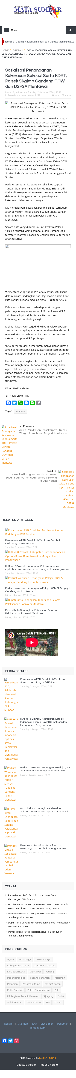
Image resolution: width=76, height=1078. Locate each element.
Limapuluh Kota (16, 971)
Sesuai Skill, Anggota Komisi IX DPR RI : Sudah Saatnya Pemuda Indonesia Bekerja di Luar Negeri (31, 477)
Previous (28, 426)
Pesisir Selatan (53, 983)
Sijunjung (48, 996)
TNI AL (58, 1002)
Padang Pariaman (40, 977)
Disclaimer (46, 1023)
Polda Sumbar (15, 990)
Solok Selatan (14, 1002)
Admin (19, 92)
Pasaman (12, 983)
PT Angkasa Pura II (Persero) (23, 996)
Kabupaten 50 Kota (18, 965)
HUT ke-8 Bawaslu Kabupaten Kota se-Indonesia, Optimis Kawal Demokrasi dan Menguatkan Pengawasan (43, 722)
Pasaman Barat (31, 983)
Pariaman (59, 977)
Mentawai (21, 95)
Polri (56, 990)
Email (68, 95)
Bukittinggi (25, 959)
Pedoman (62, 1023)
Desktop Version (26, 1064)
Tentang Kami (38, 1027)
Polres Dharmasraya (38, 990)
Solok (61, 996)
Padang (49, 971)
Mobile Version (49, 1064)
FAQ (34, 1023)
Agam (10, 959)
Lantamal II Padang (44, 965)
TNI (48, 1002)
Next (50, 470)
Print (57, 95)
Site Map (22, 1023)
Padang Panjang (16, 977)
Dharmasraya (43, 959)
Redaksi (8, 1023)
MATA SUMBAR (47, 1058)
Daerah (12, 95)
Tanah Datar (34, 1002)
